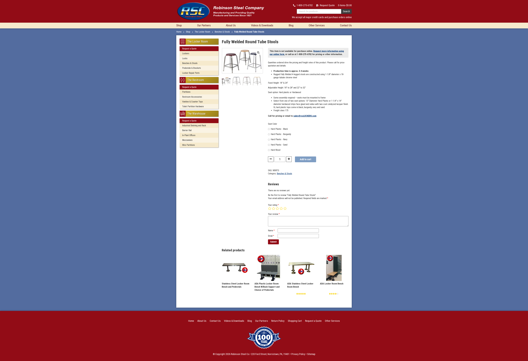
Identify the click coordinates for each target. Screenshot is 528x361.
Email (271, 236)
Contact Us (346, 25)
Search (346, 11)
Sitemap (311, 354)
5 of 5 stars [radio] (285, 208)
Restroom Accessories (192, 97)
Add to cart (305, 159)
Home (179, 31)
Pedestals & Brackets (191, 68)
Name (271, 230)
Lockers (185, 53)
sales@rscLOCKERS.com (304, 116)
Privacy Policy (298, 354)
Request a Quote (189, 48)
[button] (258, 52)
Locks (184, 58)
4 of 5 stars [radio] (281, 208)
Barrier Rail (187, 130)
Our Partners (204, 25)
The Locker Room (202, 31)
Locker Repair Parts (191, 73)
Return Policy (277, 320)
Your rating (273, 205)
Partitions (186, 92)
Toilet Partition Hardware (193, 106)
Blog (291, 25)
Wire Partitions (188, 145)
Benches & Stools (222, 31)
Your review (274, 214)
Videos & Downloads (262, 25)
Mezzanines (187, 140)
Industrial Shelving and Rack (194, 125)
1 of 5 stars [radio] (269, 208)
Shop (179, 25)
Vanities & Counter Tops (192, 101)
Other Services (317, 25)
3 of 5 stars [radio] (277, 208)
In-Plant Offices (188, 135)
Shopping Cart (295, 320)
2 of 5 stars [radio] (273, 208)
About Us (231, 25)
